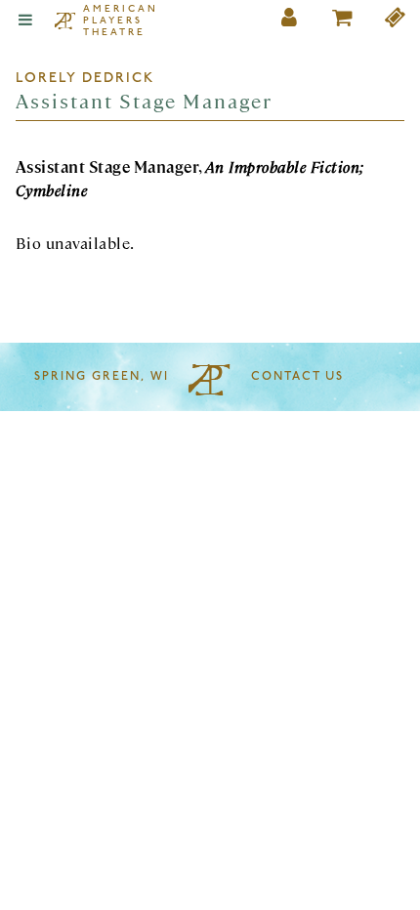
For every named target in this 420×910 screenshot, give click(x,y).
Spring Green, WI (101, 377)
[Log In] (290, 21)
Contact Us (297, 377)
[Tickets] (395, 21)
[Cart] (342, 21)
